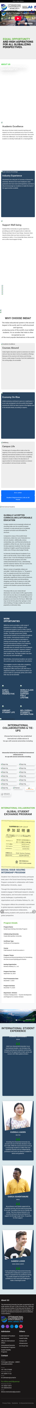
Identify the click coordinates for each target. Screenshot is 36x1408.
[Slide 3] (20, 999)
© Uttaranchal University (26, 1403)
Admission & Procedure (8, 1336)
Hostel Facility (23, 1338)
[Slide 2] (16, 999)
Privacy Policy (6, 1403)
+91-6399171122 (6, 1373)
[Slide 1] (14, 999)
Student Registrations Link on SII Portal (18, 498)
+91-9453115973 (6, 1386)
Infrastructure (23, 1343)
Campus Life (23, 1341)
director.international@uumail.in (10, 1392)
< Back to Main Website (18, 1)
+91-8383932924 (6, 1388)
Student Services (24, 1336)
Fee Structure (5, 1338)
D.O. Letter (18, 492)
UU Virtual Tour (23, 1346)
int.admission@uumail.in (8, 1377)
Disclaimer (15, 1403)
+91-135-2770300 (6, 1369)
